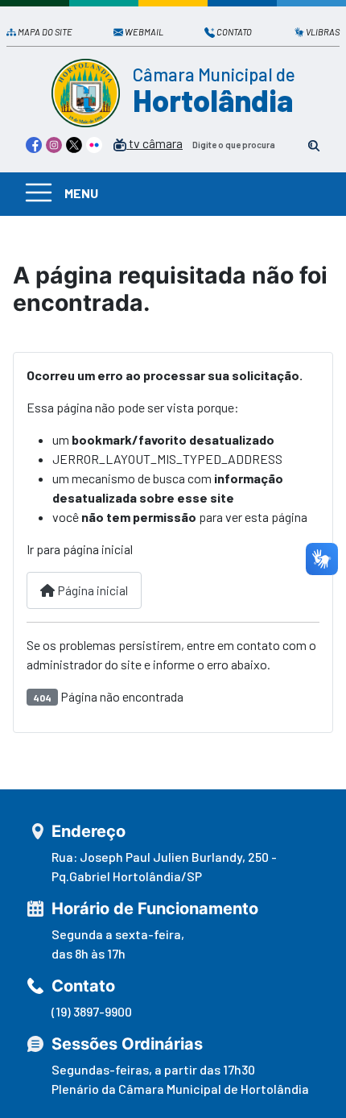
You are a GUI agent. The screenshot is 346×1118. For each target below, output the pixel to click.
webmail (144, 32)
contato (234, 32)
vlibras (323, 32)
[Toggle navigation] (38, 192)
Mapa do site (45, 32)
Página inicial (91, 590)
